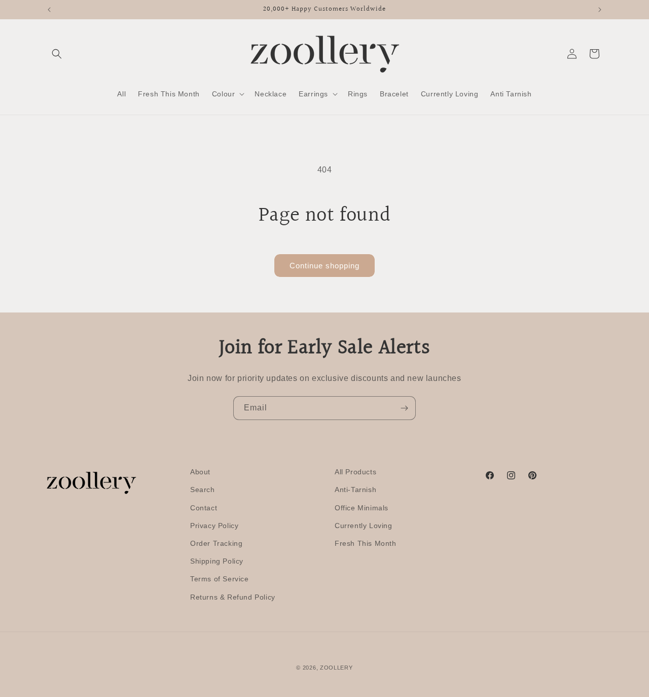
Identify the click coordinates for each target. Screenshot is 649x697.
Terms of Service (219, 579)
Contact (203, 508)
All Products (355, 472)
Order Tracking (216, 543)
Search (202, 489)
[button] (57, 54)
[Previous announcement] (49, 9)
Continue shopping (324, 265)
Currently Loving (363, 525)
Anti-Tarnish (355, 489)
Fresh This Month (365, 543)
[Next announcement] (600, 9)
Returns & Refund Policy (232, 597)
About (200, 472)
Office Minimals (361, 508)
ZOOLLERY (336, 668)
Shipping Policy (216, 561)
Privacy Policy (214, 525)
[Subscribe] (404, 408)
